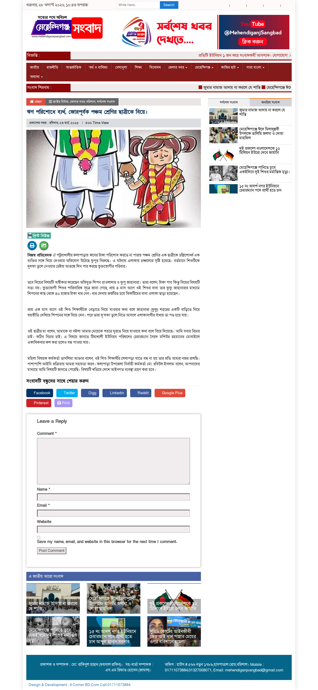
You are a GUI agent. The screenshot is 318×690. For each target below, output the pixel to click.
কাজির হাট (229, 67)
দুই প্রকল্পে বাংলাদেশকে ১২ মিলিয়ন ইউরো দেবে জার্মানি (173, 606)
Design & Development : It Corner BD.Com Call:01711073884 (80, 684)
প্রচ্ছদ (38, 101)
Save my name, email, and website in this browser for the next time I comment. (107, 541)
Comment (47, 433)
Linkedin (116, 393)
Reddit (143, 393)
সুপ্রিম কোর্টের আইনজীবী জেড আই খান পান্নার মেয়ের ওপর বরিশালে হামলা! (173, 637)
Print (65, 403)
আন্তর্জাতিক (73, 67)
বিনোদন (155, 67)
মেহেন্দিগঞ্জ (203, 67)
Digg (92, 393)
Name (43, 489)
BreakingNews (277, 684)
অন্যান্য (35, 76)
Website (44, 521)
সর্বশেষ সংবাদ (106, 101)
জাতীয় (34, 67)
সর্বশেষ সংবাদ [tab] (229, 102)
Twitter (69, 393)
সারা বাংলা (254, 67)
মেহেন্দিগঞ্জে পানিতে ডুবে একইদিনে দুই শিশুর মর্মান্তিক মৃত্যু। (53, 635)
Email (43, 505)
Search (168, 5)
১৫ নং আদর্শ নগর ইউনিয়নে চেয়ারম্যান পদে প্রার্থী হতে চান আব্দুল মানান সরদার (112, 637)
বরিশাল (90, 101)
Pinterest (40, 403)
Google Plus (172, 393)
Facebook (41, 393)
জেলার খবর (176, 67)
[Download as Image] (43, 245)
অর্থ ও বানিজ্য (98, 67)
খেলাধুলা (121, 67)
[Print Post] (32, 245)
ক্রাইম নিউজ (60, 101)
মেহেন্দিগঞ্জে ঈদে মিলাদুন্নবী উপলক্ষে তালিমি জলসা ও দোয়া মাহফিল (112, 604)
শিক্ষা (138, 67)
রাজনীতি (52, 67)
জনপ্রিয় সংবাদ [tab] (270, 102)
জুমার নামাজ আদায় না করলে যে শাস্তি (221, 87)
